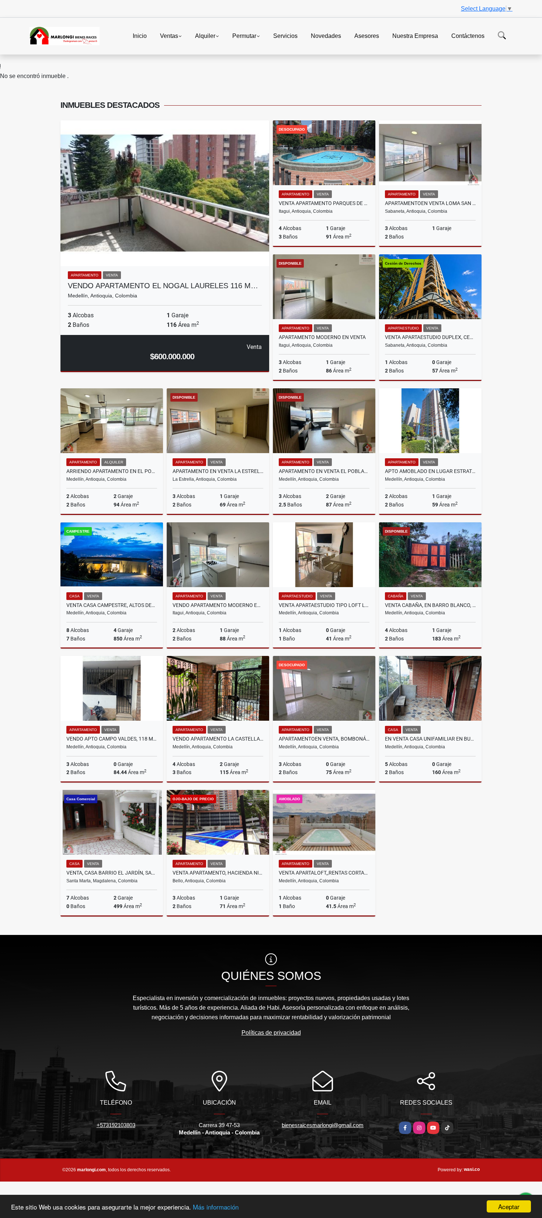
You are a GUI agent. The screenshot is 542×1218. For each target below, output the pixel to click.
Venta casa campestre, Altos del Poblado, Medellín (111, 605)
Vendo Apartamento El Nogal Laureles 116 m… (163, 286)
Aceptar (509, 1206)
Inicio (140, 35)
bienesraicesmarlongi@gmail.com (323, 1125)
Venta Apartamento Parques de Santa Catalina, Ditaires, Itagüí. (324, 203)
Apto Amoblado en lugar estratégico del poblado (430, 471)
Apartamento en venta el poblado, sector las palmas (324, 471)
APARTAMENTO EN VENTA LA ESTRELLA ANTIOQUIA (218, 471)
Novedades (326, 35)
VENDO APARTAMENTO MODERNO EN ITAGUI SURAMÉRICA (218, 605)
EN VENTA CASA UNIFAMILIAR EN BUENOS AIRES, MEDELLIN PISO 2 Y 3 (430, 739)
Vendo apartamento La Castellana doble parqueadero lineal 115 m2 (218, 739)
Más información (216, 1206)
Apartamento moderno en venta (322, 337)
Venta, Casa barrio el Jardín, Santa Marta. (111, 873)
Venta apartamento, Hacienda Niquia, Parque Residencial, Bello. (218, 873)
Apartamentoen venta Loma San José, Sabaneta (430, 203)
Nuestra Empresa (415, 35)
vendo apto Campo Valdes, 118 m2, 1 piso (111, 739)
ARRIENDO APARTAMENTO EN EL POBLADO (111, 471)
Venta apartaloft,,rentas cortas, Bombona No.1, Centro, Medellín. (324, 873)
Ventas (169, 35)
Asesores (366, 35)
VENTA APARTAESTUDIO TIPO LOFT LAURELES (324, 605)
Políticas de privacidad (271, 1033)
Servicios (285, 35)
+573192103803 (116, 1125)
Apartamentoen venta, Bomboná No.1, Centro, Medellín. (324, 739)
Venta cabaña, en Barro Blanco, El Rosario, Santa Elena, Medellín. (430, 605)
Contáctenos (467, 35)
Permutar (244, 35)
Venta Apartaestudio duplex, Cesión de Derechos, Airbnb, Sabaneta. (430, 337)
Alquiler (205, 35)
